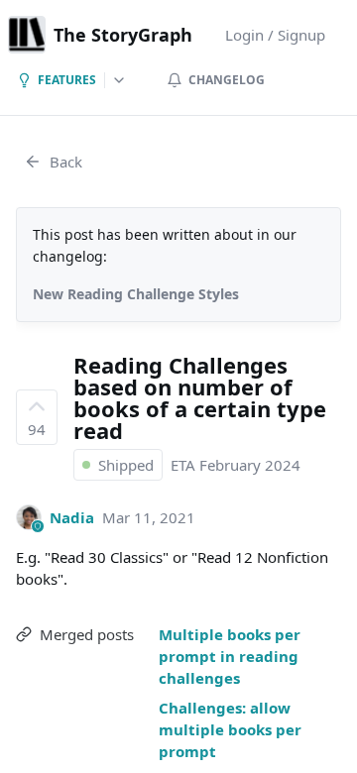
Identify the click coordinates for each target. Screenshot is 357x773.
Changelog (226, 79)
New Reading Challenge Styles (136, 293)
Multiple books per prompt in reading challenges (229, 656)
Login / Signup (275, 35)
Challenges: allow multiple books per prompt (230, 729)
